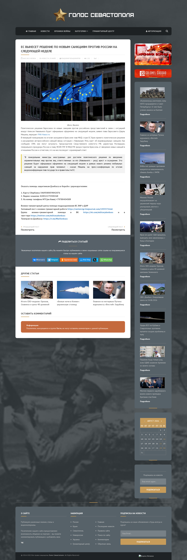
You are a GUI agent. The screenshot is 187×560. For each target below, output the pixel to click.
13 (153, 439)
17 (142, 443)
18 (146, 443)
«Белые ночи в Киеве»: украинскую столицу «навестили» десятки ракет (70, 304)
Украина (76, 539)
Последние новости (106, 526)
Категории (80, 31)
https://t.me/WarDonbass (55, 218)
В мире (53, 58)
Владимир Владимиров (70, 58)
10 (142, 439)
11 (146, 439)
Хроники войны (62, 31)
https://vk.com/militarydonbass (98, 212)
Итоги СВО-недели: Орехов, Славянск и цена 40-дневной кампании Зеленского (35, 304)
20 (153, 443)
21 (157, 443)
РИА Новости (44, 134)
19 (149, 443)
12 (149, 439)
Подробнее (145, 114)
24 (142, 448)
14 (157, 439)
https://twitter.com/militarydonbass (48, 215)
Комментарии (103, 539)
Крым (75, 526)
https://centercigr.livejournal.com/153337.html (90, 209)
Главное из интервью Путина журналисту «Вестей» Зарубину (108, 303)
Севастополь (78, 531)
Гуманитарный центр (103, 31)
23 (164, 443)
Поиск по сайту (104, 535)
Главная (32, 31)
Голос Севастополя (56, 555)
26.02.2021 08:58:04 (29, 58)
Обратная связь (104, 544)
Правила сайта (104, 531)
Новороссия (78, 535)
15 (161, 439)
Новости (45, 31)
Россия (75, 522)
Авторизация (154, 31)
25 (146, 448)
